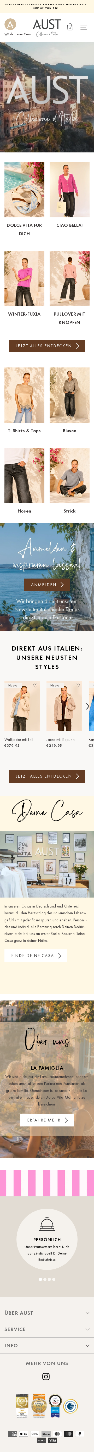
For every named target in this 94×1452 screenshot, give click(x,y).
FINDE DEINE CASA (32, 955)
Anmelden (43, 584)
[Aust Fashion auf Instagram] (47, 1376)
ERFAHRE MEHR (44, 1120)
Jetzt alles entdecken (44, 345)
